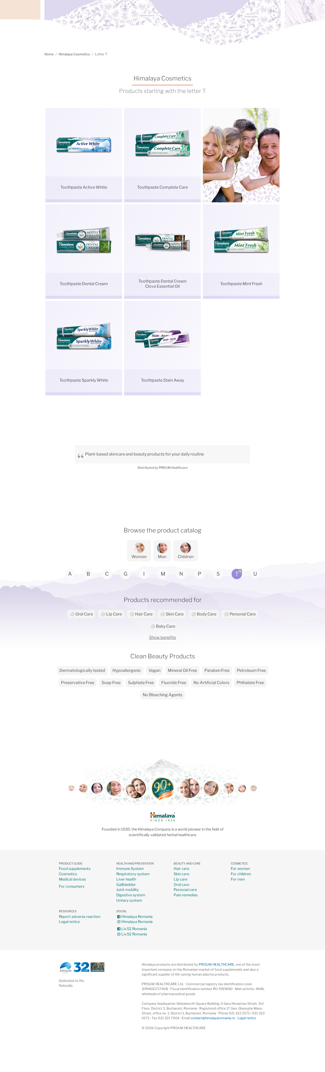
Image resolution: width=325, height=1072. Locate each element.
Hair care (181, 869)
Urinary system (129, 900)
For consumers (71, 886)
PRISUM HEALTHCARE (216, 964)
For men (238, 879)
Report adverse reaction (79, 917)
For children (241, 874)
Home (49, 54)
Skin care (181, 874)
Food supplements (74, 869)
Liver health (126, 879)
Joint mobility (127, 890)
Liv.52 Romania (134, 929)
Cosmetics (68, 874)
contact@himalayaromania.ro (213, 1018)
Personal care (185, 890)
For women (240, 869)
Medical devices (72, 879)
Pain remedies (186, 895)
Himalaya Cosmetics (74, 54)
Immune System (130, 869)
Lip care (180, 879)
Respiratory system (133, 874)
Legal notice (69, 922)
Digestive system (130, 895)
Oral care (181, 885)
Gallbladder (126, 885)
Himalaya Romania (137, 917)
